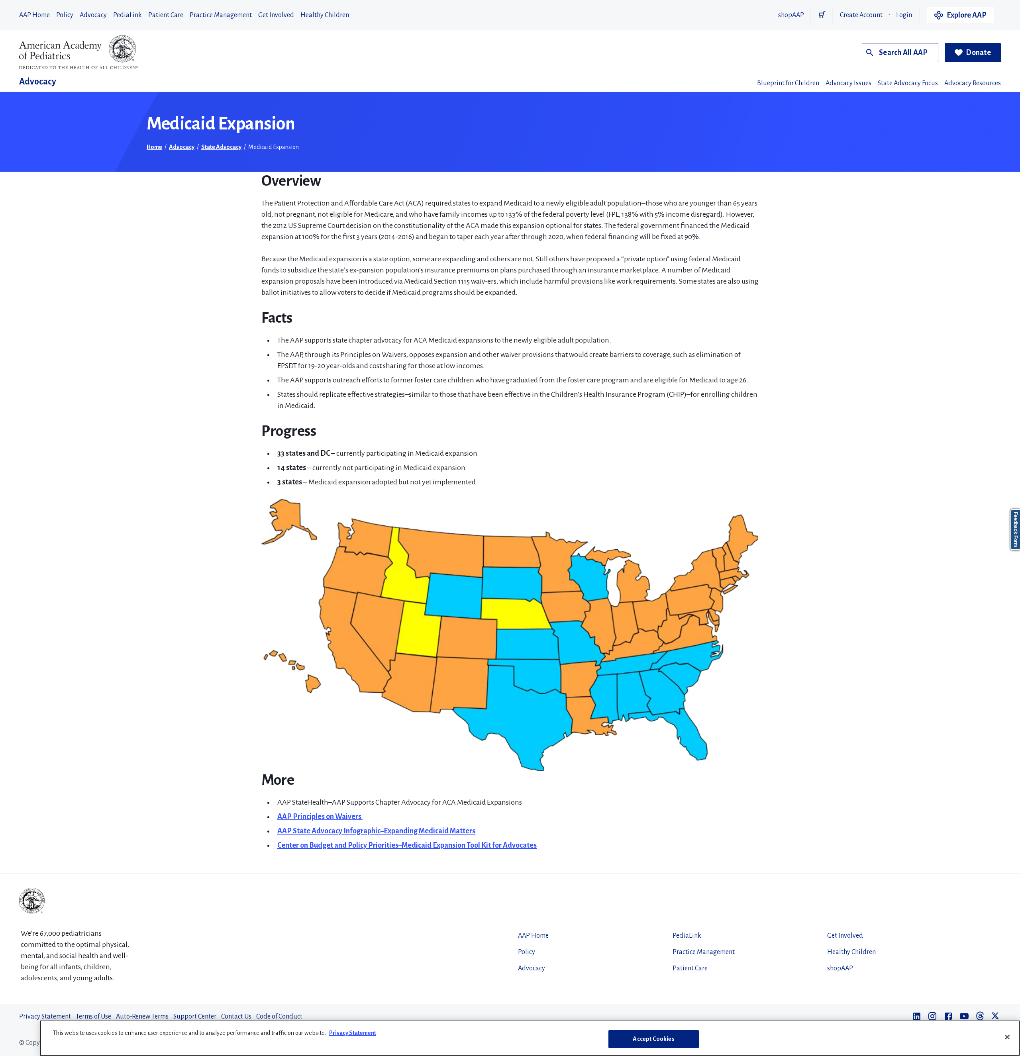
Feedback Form (1015, 529)
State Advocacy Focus (908, 83)
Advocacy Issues (848, 83)
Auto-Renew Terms (142, 1016)
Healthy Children (324, 15)
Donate (978, 53)
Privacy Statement (45, 1016)
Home (154, 147)
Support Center (194, 1016)
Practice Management (221, 15)
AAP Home (34, 15)
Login (904, 15)
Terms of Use (93, 1016)
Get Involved (276, 15)
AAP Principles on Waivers (320, 817)
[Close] (1007, 1037)
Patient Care (165, 15)
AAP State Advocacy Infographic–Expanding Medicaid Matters (376, 831)
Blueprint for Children (788, 83)
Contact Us (236, 1016)
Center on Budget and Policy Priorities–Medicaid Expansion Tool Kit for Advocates (407, 845)
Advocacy (93, 15)
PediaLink (127, 15)
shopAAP (791, 15)
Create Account (861, 15)
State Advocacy (221, 147)
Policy (64, 15)
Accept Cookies (653, 1039)
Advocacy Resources (972, 83)
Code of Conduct (279, 1016)
